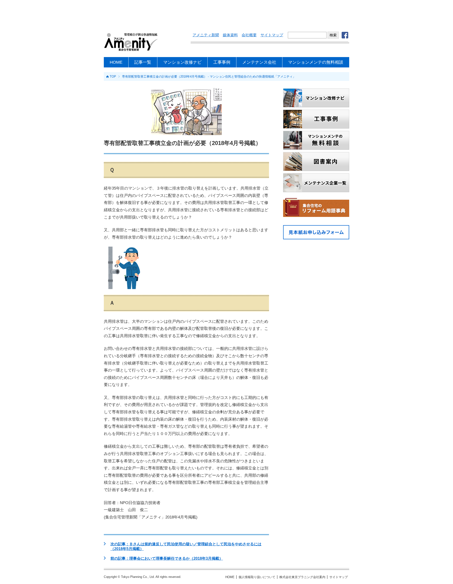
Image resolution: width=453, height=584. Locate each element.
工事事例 (221, 62)
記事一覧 (142, 62)
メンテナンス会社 (259, 62)
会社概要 (249, 35)
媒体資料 (230, 35)
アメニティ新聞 (206, 35)
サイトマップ (271, 35)
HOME (116, 62)
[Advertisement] (226, 13)
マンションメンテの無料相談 (315, 62)
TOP (113, 76)
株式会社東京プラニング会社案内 (302, 577)
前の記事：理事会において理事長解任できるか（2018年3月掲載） (166, 558)
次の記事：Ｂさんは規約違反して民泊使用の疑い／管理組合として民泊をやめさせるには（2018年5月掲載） (185, 546)
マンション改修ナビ (182, 62)
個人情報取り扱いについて (257, 577)
